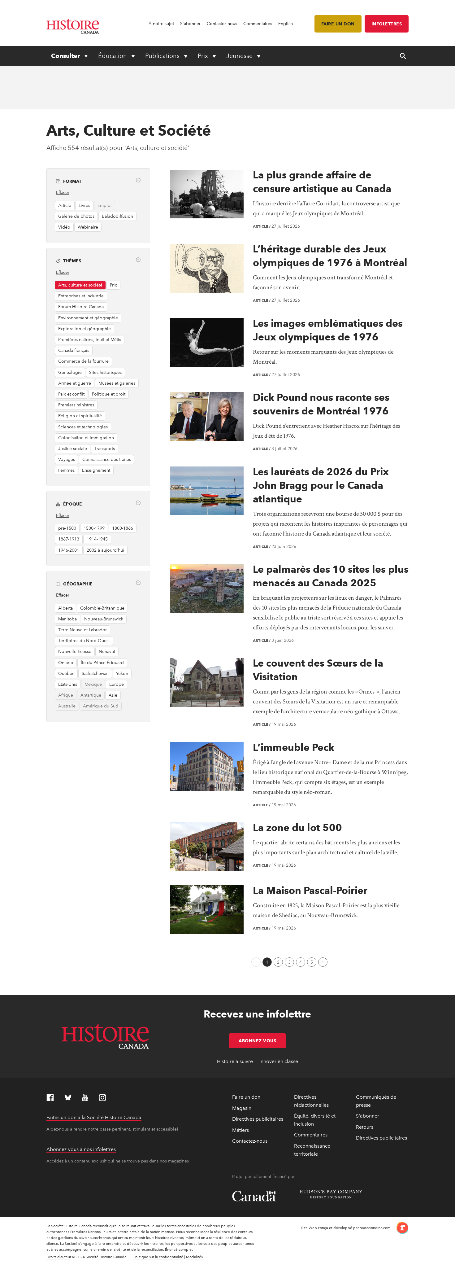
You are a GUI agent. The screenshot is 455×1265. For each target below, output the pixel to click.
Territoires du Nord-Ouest (84, 640)
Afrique (65, 695)
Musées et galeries (116, 383)
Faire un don (338, 23)
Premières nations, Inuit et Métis (89, 339)
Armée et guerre (74, 383)
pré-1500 (67, 528)
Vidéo (64, 227)
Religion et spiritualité (80, 415)
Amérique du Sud (100, 706)
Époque (72, 503)
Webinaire (88, 227)
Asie (113, 695)
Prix (204, 55)
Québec (66, 673)
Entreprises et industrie (81, 296)
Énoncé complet (179, 1249)
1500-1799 (94, 528)
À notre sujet (161, 23)
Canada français (73, 350)
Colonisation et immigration (86, 437)
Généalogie (70, 372)
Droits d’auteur (58, 1257)
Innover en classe (278, 1061)
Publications (163, 55)
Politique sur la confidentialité (158, 1257)
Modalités (194, 1257)
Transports (104, 448)
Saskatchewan (95, 673)
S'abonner (190, 23)
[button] (138, 180)
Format (72, 181)
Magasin (241, 1108)
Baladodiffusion (117, 216)
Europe (116, 684)
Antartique (90, 695)
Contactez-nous (222, 23)
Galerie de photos (76, 216)
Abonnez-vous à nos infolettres (81, 1149)
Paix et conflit (71, 394)
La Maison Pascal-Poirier (310, 890)
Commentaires (257, 23)
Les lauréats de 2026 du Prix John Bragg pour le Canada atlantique (321, 485)
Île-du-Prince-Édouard (102, 662)
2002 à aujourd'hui (105, 550)
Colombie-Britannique (102, 608)
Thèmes (72, 260)
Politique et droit (108, 394)
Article (64, 205)
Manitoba (67, 619)
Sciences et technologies (83, 427)
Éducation (113, 55)
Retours (364, 1127)
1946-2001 (68, 550)
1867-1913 (68, 539)
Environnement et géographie (88, 318)
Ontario (65, 662)
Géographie (78, 583)
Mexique (93, 684)
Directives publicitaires (257, 1119)
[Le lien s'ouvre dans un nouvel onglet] (400, 1227)
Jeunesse (240, 55)
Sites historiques (105, 372)
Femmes (66, 470)
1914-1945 (97, 539)
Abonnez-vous (262, 1040)
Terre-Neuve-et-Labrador (82, 629)
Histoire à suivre (235, 1061)
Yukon (122, 673)
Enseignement (96, 470)
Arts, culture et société (80, 285)
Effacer (62, 192)
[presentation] (207, 194)
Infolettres (386, 23)
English (285, 23)
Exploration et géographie (84, 328)
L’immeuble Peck (293, 747)
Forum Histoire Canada (81, 306)
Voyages (66, 459)
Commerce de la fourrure (83, 361)
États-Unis (67, 684)
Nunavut (107, 651)
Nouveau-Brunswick (103, 619)
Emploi (105, 205)
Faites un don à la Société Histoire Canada (93, 1117)
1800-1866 (122, 528)
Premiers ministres (76, 405)
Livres (84, 205)
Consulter (66, 55)
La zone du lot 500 (297, 827)
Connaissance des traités (106, 459)
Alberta (65, 608)
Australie (67, 706)
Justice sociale (72, 448)
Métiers (240, 1130)
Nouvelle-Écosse (74, 651)
